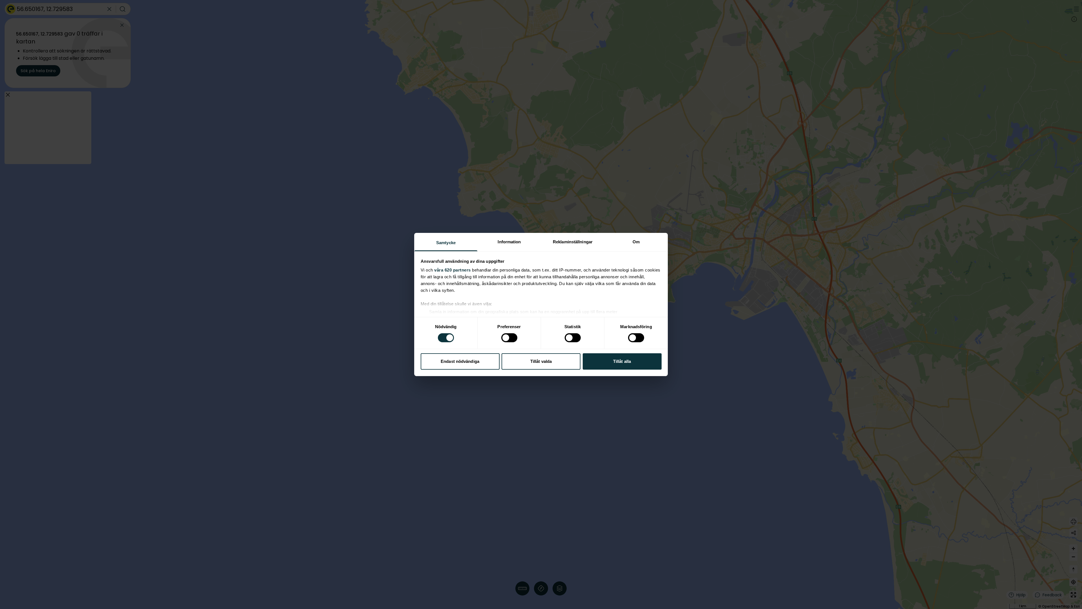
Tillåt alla (622, 361)
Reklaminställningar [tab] (573, 241)
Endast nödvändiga (460, 361)
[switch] (509, 337)
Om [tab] (636, 241)
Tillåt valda (541, 361)
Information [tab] (509, 241)
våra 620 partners (452, 270)
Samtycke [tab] (446, 242)
